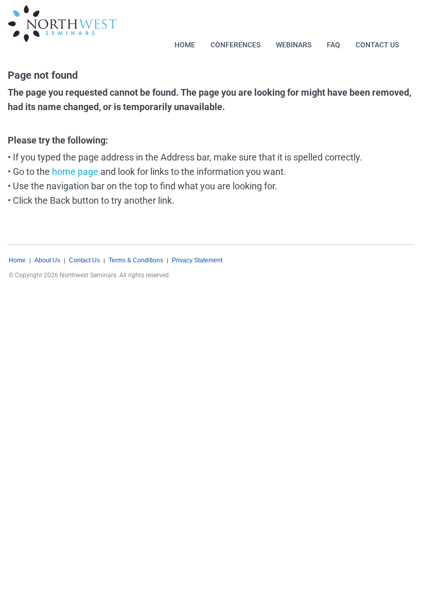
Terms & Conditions (136, 260)
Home (184, 45)
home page (75, 171)
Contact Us (377, 45)
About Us (47, 260)
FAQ (333, 45)
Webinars (293, 45)
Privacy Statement (197, 260)
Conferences (235, 45)
